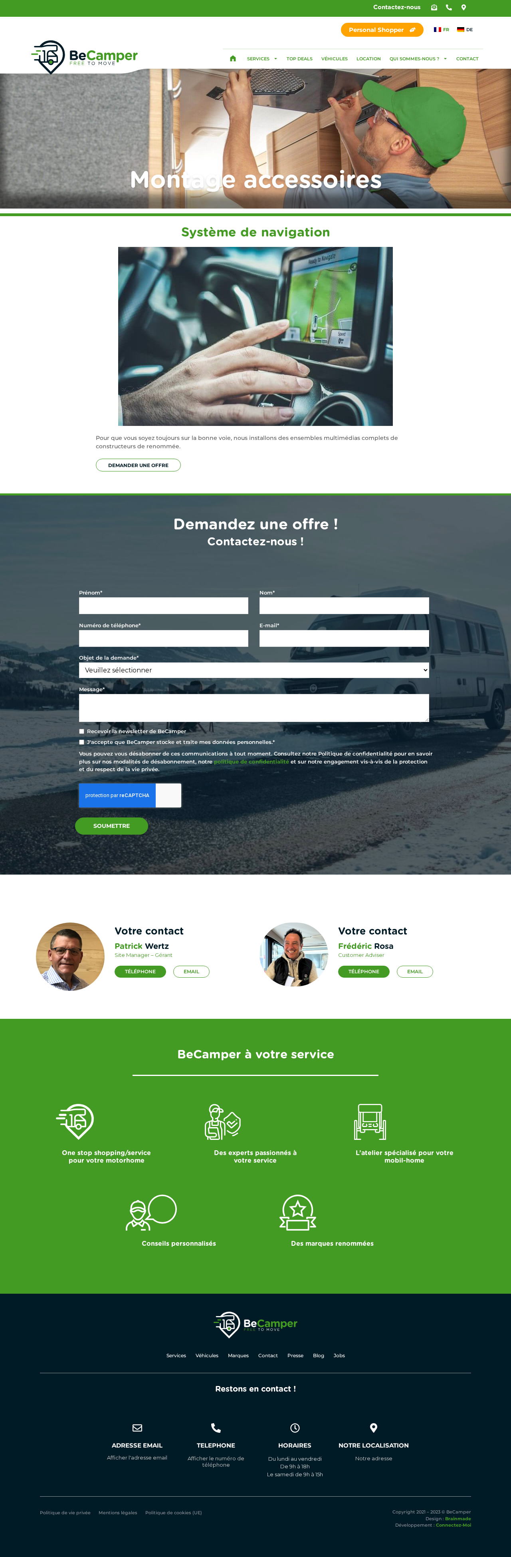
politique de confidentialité (251, 761)
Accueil (233, 59)
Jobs (339, 1355)
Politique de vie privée (65, 1512)
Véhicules (334, 59)
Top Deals (300, 59)
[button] (434, 7)
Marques (238, 1355)
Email (191, 971)
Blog (318, 1355)
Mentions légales (118, 1512)
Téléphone (140, 971)
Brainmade (458, 1518)
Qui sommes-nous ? (414, 59)
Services (258, 59)
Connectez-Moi (453, 1525)
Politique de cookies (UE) (173, 1512)
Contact (467, 59)
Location (369, 59)
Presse (295, 1355)
